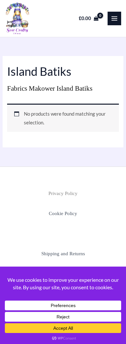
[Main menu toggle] (114, 18)
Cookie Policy (63, 213)
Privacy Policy (63, 193)
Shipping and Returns (63, 253)
